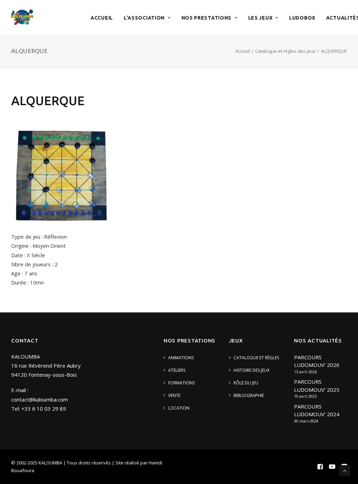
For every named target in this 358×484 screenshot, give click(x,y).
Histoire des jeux (252, 370)
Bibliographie (249, 395)
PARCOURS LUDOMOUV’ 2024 (316, 410)
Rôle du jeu (246, 383)
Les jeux (260, 18)
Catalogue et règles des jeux (285, 51)
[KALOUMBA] (22, 17)
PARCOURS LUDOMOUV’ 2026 (316, 361)
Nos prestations (206, 18)
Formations (181, 383)
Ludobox (302, 18)
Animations (181, 358)
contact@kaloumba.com (39, 399)
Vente (174, 395)
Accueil (102, 18)
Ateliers (176, 370)
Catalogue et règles (256, 358)
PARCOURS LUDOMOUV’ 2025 (316, 385)
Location (178, 408)
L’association (144, 18)
